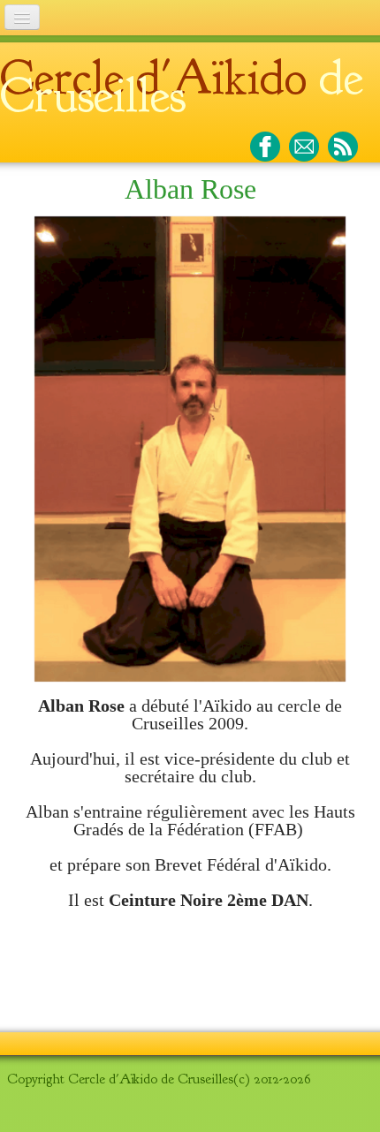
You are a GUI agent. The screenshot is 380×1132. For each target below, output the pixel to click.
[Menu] (22, 17)
